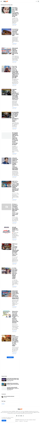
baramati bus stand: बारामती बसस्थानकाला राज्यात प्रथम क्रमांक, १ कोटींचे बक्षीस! (15, 32)
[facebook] (17, 416)
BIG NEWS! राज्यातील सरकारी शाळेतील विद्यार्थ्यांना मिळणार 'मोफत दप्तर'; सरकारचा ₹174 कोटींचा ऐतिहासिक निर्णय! (13, 388)
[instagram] (23, 416)
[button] (1, 1)
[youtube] (21, 416)
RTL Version (26, 421)
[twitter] (19, 416)
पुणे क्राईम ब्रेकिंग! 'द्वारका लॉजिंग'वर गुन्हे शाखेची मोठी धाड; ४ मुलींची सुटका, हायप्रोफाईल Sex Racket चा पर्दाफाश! (15, 117)
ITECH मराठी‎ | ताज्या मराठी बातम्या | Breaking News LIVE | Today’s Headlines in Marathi (23, 419)
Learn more (9, 418)
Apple (3, 403)
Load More (10, 357)
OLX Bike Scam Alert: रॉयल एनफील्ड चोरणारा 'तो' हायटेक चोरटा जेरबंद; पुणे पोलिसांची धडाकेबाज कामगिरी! (14, 273)
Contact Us (21, 421)
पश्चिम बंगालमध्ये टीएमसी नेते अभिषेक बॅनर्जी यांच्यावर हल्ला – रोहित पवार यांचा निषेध (15, 51)
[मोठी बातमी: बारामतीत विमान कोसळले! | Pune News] (6, 230)
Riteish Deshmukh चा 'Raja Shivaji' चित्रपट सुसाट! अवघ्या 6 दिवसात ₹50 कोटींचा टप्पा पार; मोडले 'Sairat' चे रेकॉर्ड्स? (15, 340)
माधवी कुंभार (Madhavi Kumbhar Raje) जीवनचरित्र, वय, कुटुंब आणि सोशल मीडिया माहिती (13, 384)
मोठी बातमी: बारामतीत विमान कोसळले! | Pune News (15, 229)
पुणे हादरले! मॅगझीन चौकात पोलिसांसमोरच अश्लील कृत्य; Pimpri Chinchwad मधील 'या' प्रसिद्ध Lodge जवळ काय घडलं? (13, 379)
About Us (16, 421)
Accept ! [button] (4, 420)
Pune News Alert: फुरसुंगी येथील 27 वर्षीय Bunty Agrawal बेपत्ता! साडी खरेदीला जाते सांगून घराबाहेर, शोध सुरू (15, 12)
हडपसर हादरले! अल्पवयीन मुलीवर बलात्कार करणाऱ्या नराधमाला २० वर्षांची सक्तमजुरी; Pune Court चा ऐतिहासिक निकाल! (15, 294)
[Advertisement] (9, 367)
